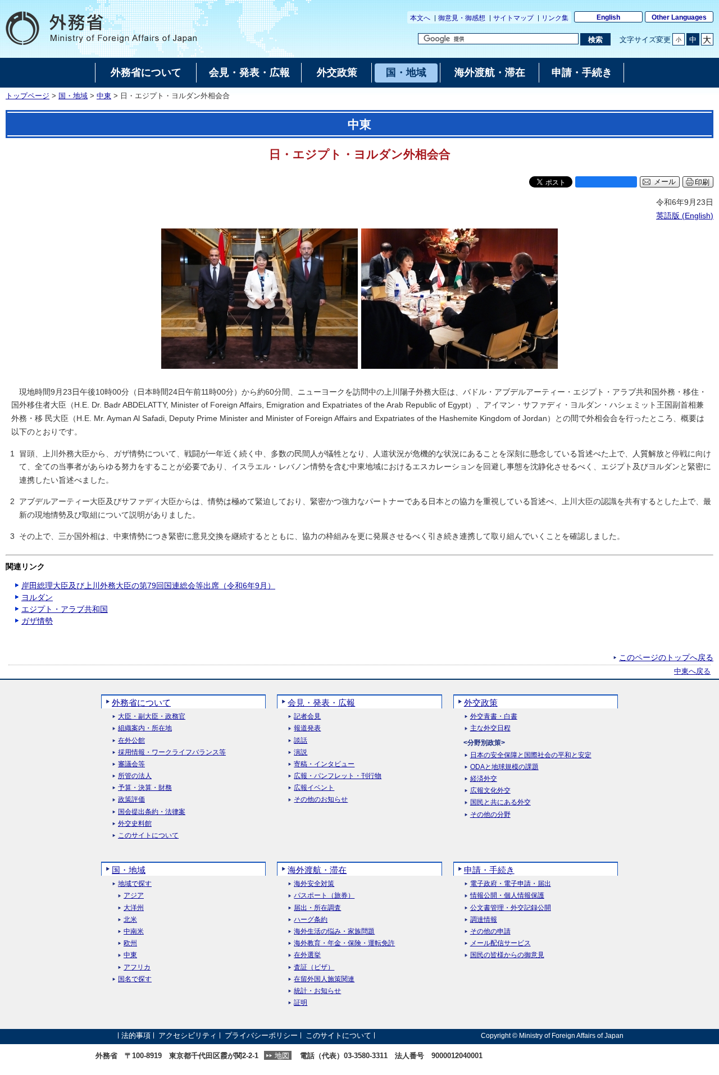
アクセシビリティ (187, 1035)
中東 (104, 96)
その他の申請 (490, 931)
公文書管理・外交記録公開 (510, 908)
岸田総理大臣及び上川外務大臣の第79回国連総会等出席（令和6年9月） (148, 585)
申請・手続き (489, 870)
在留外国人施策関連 (324, 979)
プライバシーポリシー (261, 1035)
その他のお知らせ (321, 799)
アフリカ (137, 967)
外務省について (141, 702)
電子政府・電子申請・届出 (510, 884)
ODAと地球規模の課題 (504, 767)
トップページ (27, 96)
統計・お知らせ (317, 991)
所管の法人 (135, 776)
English (608, 17)
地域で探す (135, 884)
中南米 (134, 931)
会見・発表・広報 (321, 702)
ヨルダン (37, 597)
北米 (130, 919)
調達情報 (483, 919)
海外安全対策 (314, 884)
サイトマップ (513, 18)
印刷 (702, 182)
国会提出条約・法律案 (151, 812)
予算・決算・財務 (145, 788)
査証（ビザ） (314, 967)
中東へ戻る (692, 671)
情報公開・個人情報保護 (507, 895)
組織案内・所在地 (145, 728)
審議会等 (131, 764)
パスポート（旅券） (324, 895)
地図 (282, 1055)
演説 (300, 752)
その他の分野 (490, 814)
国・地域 (73, 96)
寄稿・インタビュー (324, 764)
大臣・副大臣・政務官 (151, 716)
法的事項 (136, 1035)
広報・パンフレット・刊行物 (337, 776)
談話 (300, 740)
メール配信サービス (500, 943)
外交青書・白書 (493, 716)
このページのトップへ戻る (666, 657)
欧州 (130, 943)
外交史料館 (135, 823)
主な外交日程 (490, 728)
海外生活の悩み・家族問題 (334, 931)
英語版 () (684, 215)
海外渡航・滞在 (317, 870)
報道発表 (307, 728)
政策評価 (131, 799)
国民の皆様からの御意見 (507, 955)
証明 (300, 1003)
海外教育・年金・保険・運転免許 (344, 943)
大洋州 (134, 908)
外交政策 (481, 702)
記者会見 (307, 716)
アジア (134, 895)
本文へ (420, 18)
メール (665, 182)
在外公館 (131, 740)
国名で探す (135, 979)
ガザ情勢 (37, 620)
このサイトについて (148, 835)
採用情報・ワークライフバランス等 (172, 752)
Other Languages (679, 17)
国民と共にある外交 (500, 802)
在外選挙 (307, 955)
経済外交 (483, 779)
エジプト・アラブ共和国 (64, 609)
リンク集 (554, 18)
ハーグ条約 (310, 919)
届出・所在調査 (317, 908)
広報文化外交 (490, 790)
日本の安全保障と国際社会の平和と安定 (530, 755)
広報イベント (314, 788)
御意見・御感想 (461, 18)
